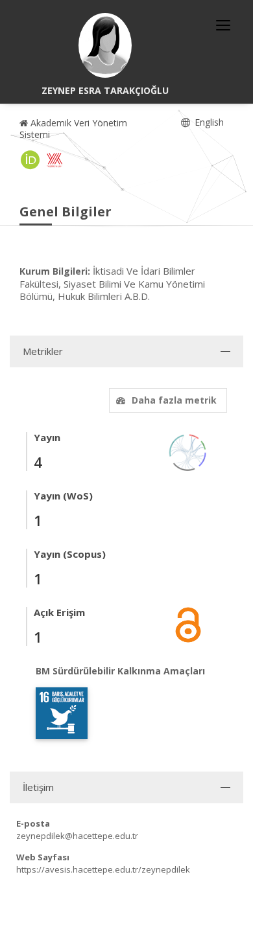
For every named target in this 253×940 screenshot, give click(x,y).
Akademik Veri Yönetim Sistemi (73, 129)
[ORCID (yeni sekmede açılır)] (30, 160)
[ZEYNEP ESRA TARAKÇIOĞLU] (105, 45)
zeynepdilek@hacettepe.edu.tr (77, 836)
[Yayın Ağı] (188, 451)
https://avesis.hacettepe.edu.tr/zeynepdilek (103, 869)
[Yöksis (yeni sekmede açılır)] (54, 160)
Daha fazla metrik (174, 400)
